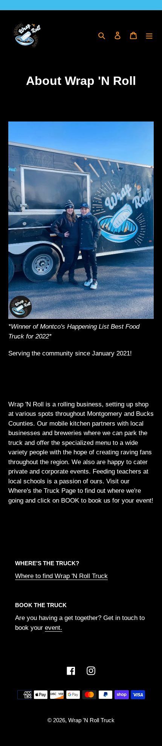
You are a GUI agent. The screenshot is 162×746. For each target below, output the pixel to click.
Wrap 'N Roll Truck (91, 720)
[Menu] (149, 35)
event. (53, 627)
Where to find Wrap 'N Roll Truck (61, 576)
